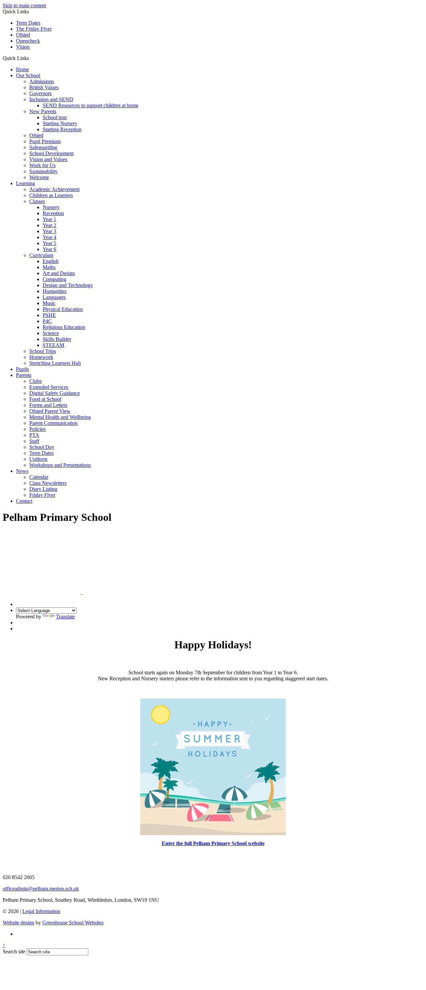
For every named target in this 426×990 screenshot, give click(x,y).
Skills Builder (57, 339)
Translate (65, 616)
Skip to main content (24, 5)
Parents (23, 375)
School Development (51, 153)
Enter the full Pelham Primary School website (213, 843)
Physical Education (63, 309)
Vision (23, 47)
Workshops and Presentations (60, 465)
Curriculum (41, 255)
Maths (49, 267)
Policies (37, 429)
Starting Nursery (60, 123)
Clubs (35, 381)
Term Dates (28, 23)
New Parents (42, 111)
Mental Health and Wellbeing (60, 417)
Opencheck (28, 41)
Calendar (38, 477)
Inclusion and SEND (51, 99)
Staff (34, 441)
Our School (28, 75)
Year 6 (49, 249)
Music (49, 303)
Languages (54, 297)
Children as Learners (51, 195)
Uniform (38, 459)
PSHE (49, 315)
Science (51, 333)
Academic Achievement (54, 189)
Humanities (55, 291)
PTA (34, 435)
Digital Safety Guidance (54, 393)
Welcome (39, 177)
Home (22, 69)
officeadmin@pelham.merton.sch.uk (41, 888)
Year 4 (49, 237)
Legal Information (41, 911)
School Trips (42, 351)
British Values (44, 87)
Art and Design (59, 273)
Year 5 (49, 243)
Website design (18, 922)
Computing (54, 279)
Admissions (41, 81)
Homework (41, 357)
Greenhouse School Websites (73, 922)
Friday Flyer (42, 495)
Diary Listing (43, 489)
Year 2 (49, 225)
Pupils (22, 369)
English (51, 261)
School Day (41, 447)
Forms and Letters (48, 405)
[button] (31, 58)
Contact (24, 501)
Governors (40, 93)
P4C (47, 321)
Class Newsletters (48, 483)
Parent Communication (53, 423)
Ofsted (23, 35)
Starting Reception (62, 129)
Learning (25, 183)
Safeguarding (43, 147)
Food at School (45, 399)
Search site (14, 951)
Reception (53, 213)
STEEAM (53, 345)
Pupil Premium (45, 141)
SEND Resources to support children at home (90, 105)
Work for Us (42, 165)
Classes (37, 201)
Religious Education (64, 327)
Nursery (51, 207)
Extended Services (48, 387)
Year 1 (49, 219)
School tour (55, 117)
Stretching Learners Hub (55, 363)
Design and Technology (68, 285)
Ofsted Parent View (50, 411)
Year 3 (49, 231)
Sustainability (43, 171)
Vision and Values (48, 159)
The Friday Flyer (34, 29)
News (22, 471)
